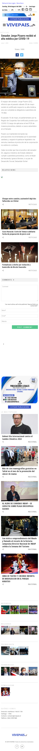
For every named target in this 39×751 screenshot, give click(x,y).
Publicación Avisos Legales (8, 3)
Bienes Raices (20, 3)
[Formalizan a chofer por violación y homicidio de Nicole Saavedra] (19, 252)
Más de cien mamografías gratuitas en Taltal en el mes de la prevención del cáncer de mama (19, 471)
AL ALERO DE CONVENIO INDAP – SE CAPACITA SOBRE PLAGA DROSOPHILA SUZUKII (17, 506)
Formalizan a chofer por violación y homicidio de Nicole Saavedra (16, 266)
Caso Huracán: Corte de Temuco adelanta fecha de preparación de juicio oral (18, 232)
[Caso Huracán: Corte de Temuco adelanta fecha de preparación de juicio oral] (19, 219)
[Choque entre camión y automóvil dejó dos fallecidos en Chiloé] (19, 186)
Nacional (32, 442)
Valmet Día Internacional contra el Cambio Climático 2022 (17, 437)
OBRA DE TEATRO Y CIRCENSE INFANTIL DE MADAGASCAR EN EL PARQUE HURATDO (18, 579)
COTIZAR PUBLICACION (19, 19)
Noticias (5, 32)
